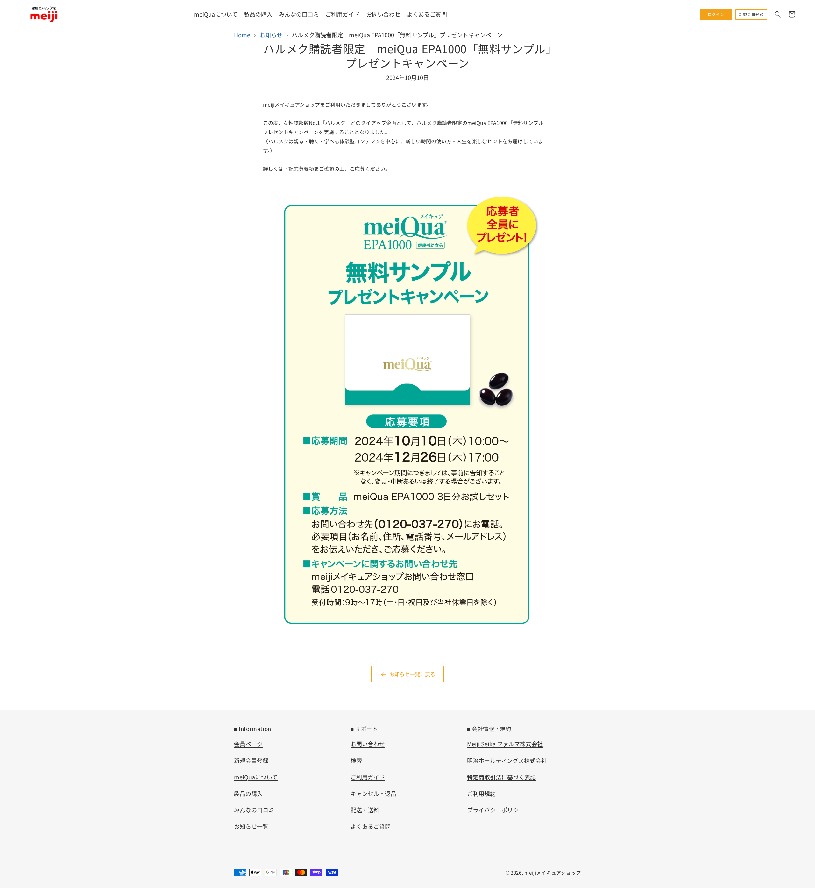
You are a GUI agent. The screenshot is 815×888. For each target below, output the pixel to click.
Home (242, 35)
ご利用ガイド (368, 777)
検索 (356, 760)
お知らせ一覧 (251, 826)
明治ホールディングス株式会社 (507, 760)
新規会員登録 (251, 760)
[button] (778, 14)
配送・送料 (365, 810)
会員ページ (248, 744)
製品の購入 (248, 793)
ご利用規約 (481, 793)
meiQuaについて (256, 777)
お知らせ (270, 35)
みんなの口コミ (254, 810)
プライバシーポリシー (495, 810)
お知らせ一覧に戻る (412, 674)
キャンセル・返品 (373, 793)
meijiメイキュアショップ (552, 872)
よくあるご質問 (371, 826)
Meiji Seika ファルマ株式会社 (505, 744)
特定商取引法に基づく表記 (501, 777)
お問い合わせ (368, 744)
